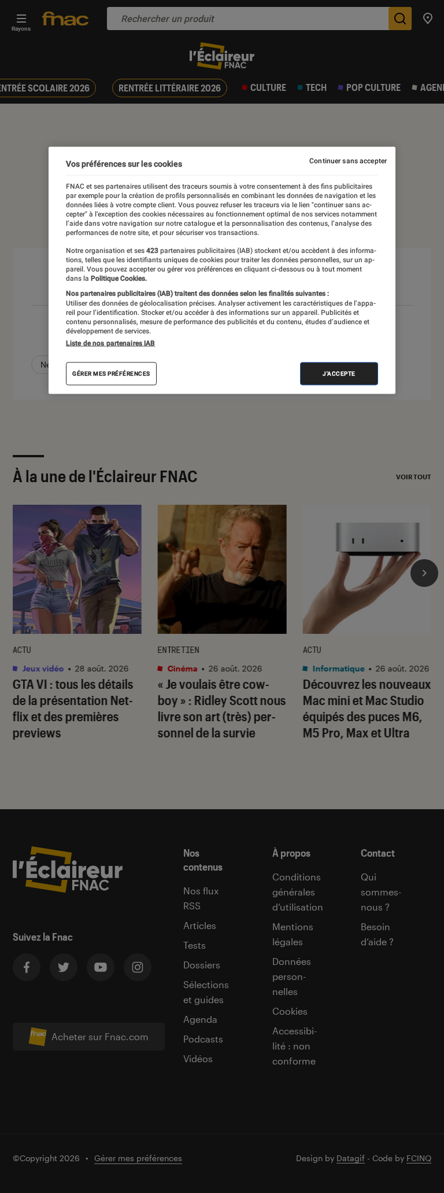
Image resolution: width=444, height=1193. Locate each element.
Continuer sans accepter (348, 161)
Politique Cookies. (118, 278)
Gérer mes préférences (111, 373)
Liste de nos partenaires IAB (110, 343)
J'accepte (339, 373)
